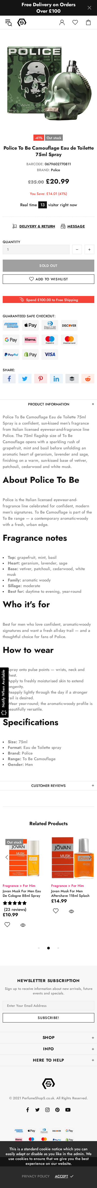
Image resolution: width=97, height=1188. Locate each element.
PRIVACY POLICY (36, 1176)
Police (55, 170)
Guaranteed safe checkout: (29, 316)
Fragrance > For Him (28, 885)
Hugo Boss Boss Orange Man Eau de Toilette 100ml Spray (32, 896)
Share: (9, 370)
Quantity (11, 242)
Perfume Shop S (21, 22)
